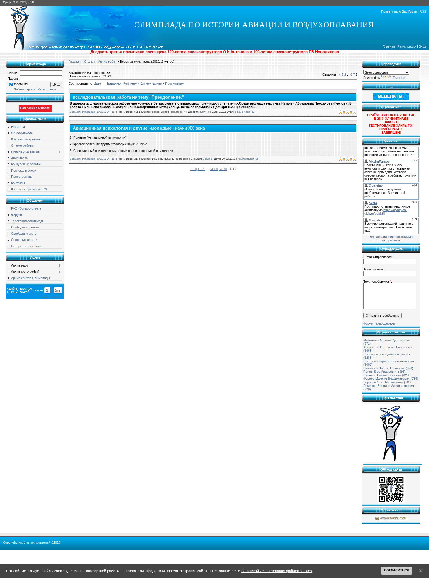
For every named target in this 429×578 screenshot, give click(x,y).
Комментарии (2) (245, 111)
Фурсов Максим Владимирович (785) (390, 378)
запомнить (21, 84)
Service (204, 111)
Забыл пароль (24, 89)
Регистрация (406, 46)
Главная (389, 46)
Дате (97, 83)
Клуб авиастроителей (34, 542)
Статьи (89, 61)
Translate (399, 77)
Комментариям (151, 83)
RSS (423, 11)
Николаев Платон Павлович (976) (388, 368)
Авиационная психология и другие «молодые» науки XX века (139, 128)
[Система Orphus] (35, 298)
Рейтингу (130, 83)
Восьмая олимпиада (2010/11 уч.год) (92, 111)
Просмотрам (174, 83)
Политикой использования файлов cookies (276, 571)
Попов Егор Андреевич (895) (384, 371)
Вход (422, 46)
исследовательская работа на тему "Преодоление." (128, 97)
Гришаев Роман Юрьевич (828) (386, 375)
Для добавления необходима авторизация (391, 238)
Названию (113, 83)
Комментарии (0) (248, 158)
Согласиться (396, 570)
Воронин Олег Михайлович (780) (387, 382)
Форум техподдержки (379, 323)
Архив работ (107, 61)
